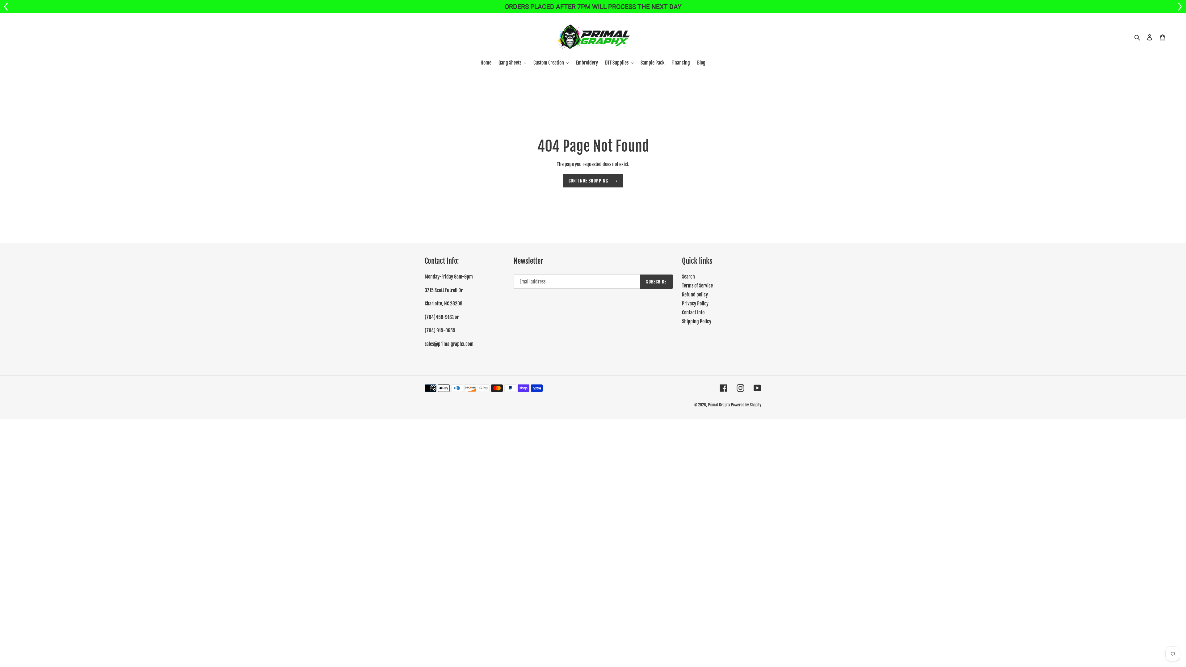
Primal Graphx (719, 404)
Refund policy (695, 295)
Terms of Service (697, 286)
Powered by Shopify (746, 404)
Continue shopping (588, 180)
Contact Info (693, 312)
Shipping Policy (696, 321)
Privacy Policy (695, 303)
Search (688, 277)
